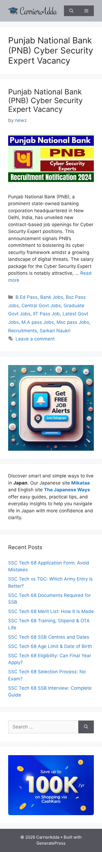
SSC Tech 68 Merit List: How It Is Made (51, 611)
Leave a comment (35, 339)
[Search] (86, 727)
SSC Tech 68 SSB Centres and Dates (48, 637)
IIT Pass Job (46, 313)
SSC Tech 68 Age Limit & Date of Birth (50, 646)
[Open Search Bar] (71, 10)
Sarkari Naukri (55, 330)
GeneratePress (51, 843)
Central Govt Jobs (41, 305)
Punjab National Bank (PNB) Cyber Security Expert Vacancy (45, 100)
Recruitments (22, 330)
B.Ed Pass (27, 297)
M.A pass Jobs (37, 322)
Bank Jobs (51, 297)
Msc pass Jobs (73, 322)
